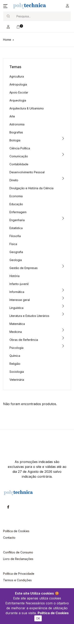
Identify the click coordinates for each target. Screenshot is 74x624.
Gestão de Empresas (23, 268)
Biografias (16, 132)
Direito (13, 180)
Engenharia (17, 220)
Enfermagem (18, 212)
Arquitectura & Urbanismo (26, 108)
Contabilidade (18, 164)
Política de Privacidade (18, 573)
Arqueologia (17, 100)
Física (13, 244)
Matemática (17, 324)
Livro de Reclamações (18, 559)
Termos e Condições (17, 580)
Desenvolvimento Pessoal (27, 172)
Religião (14, 363)
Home (7, 39)
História (14, 276)
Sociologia (16, 371)
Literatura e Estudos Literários (29, 316)
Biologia (14, 140)
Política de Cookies (53, 613)
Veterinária (16, 379)
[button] (5, 6)
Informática (16, 292)
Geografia (16, 252)
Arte (12, 116)
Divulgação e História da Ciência (31, 188)
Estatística (16, 228)
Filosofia (15, 236)
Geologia (15, 260)
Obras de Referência (23, 339)
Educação (16, 204)
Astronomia (16, 124)
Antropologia (18, 84)
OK (38, 618)
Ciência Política (19, 148)
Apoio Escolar (18, 92)
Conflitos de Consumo (18, 552)
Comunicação (18, 156)
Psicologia (16, 347)
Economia (16, 196)
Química (14, 355)
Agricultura (16, 76)
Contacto (9, 537)
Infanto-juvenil (19, 284)
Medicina (15, 331)
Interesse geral (19, 300)
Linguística (16, 308)
